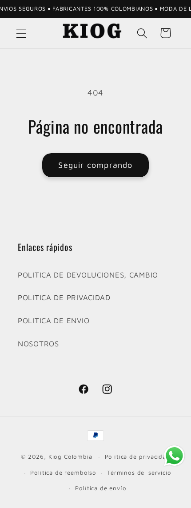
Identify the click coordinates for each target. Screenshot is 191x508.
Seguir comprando (95, 165)
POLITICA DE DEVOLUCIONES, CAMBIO (88, 274)
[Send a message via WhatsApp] (174, 456)
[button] (21, 33)
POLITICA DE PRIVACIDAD (64, 297)
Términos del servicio (139, 472)
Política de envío (100, 488)
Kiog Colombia (70, 456)
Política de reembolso (63, 472)
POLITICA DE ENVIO (53, 320)
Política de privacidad (137, 456)
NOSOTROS (38, 343)
